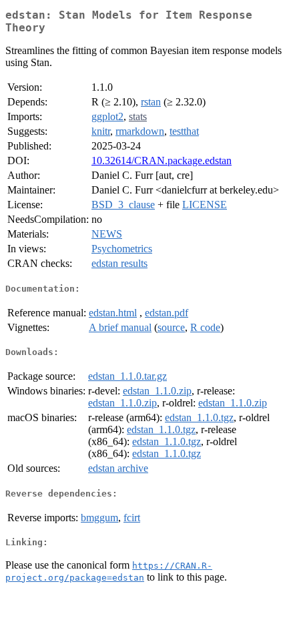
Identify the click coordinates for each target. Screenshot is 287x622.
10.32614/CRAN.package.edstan (161, 160)
